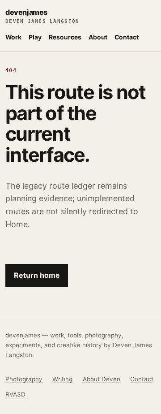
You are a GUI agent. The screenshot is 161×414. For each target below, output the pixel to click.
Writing (62, 379)
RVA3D (15, 394)
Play (35, 37)
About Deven (101, 379)
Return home (37, 275)
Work (13, 37)
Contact (126, 37)
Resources (65, 37)
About (98, 37)
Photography (23, 379)
